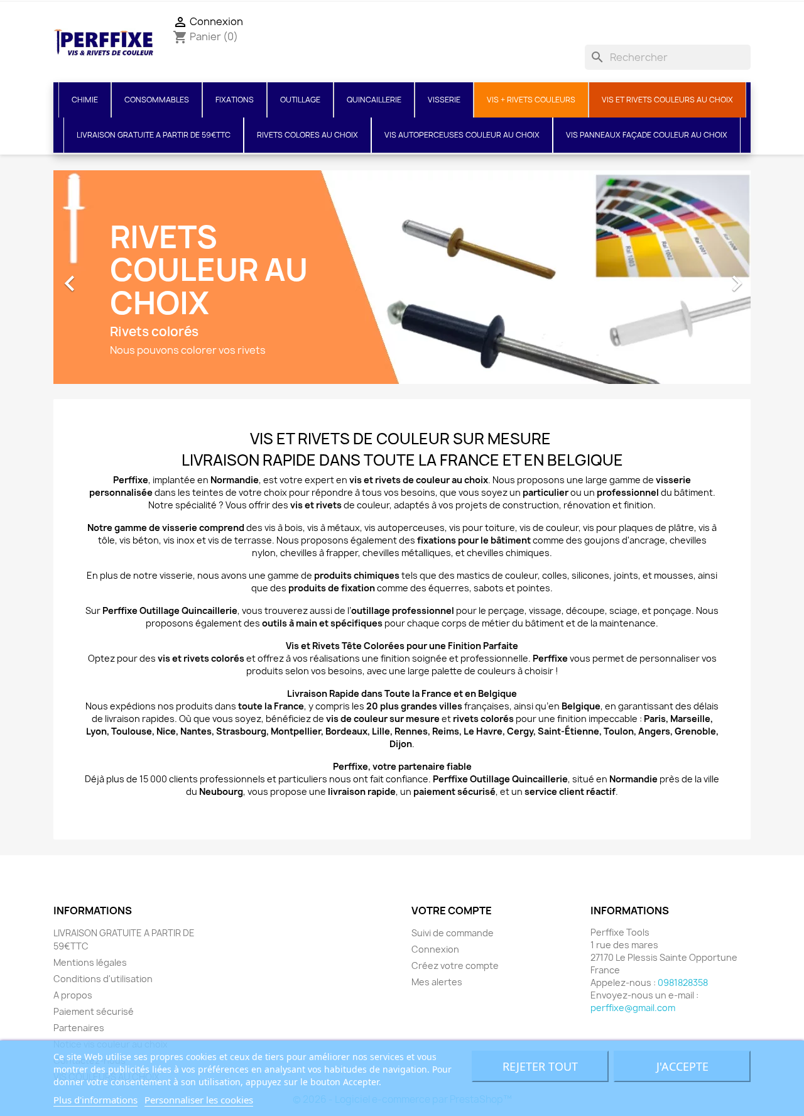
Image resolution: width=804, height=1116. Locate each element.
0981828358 (683, 982)
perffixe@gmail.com (632, 1008)
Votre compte (451, 910)
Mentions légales (90, 962)
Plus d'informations (95, 1099)
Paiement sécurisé (93, 1011)
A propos (72, 995)
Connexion (435, 949)
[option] (402, 277)
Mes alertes (436, 982)
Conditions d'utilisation (103, 979)
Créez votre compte (455, 965)
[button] (105, 277)
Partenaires (78, 1028)
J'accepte (682, 1066)
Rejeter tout (540, 1066)
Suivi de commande (452, 933)
